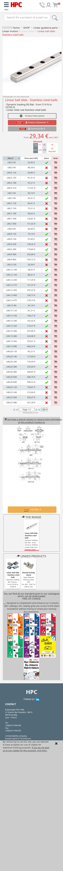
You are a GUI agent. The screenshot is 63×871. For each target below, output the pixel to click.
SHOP (26, 27)
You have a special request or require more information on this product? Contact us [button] (33, 421)
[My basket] (55, 5)
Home (16, 27)
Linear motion (10, 31)
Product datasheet (37, 122)
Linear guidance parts (45, 27)
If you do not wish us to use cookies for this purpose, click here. (26, 749)
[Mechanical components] (16, 4)
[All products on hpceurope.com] (48, 646)
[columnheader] (12, 158)
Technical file (37, 128)
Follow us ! (30, 699)
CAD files (34, 509)
